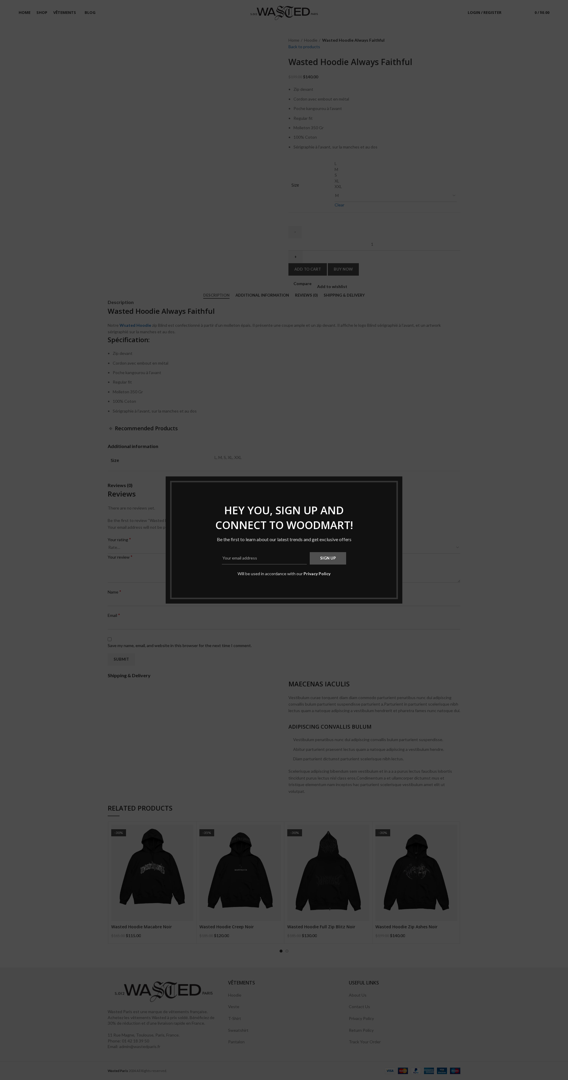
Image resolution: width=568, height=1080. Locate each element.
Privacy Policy (317, 573)
